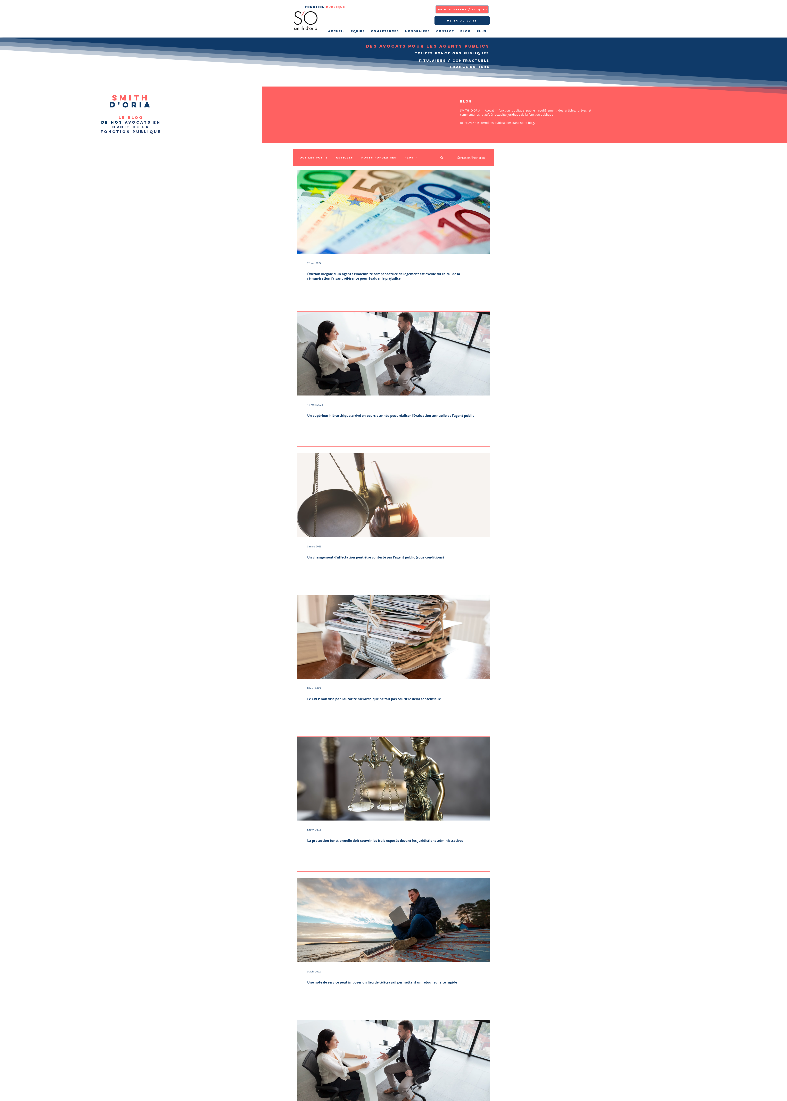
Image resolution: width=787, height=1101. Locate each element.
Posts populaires (378, 157)
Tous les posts (312, 157)
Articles (344, 157)
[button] (442, 158)
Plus (409, 157)
